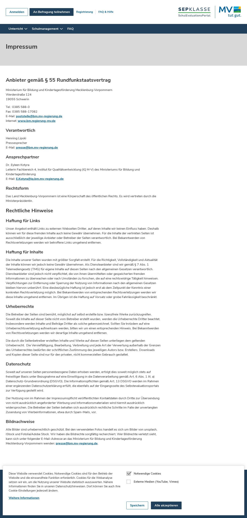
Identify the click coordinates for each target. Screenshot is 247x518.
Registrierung (84, 12)
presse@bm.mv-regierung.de (37, 147)
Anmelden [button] (16, 12)
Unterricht (15, 29)
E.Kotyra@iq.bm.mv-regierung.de (40, 179)
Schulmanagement (45, 29)
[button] (26, 29)
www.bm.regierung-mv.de (37, 121)
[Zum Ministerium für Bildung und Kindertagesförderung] (228, 12)
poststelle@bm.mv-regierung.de (39, 116)
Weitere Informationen (24, 498)
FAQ (70, 29)
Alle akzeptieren (166, 505)
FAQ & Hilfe (105, 12)
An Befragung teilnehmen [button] (51, 12)
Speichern (137, 505)
